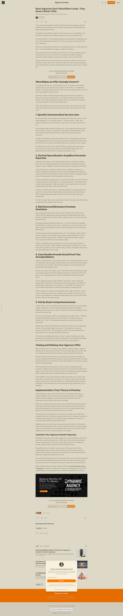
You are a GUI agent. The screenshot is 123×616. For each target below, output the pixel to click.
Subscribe (61, 581)
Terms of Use (68, 584)
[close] (75, 563)
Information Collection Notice (61, 585)
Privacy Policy (72, 585)
